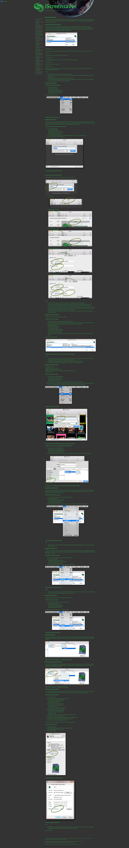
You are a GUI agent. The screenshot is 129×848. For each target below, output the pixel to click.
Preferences (38, 39)
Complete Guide (38, 20)
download (51, 10)
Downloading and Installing (39, 33)
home (46, 10)
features (57, 10)
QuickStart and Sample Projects (38, 66)
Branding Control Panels (39, 52)
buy (74, 10)
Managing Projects (38, 42)
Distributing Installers (38, 62)
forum (61, 10)
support (70, 10)
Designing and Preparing (39, 36)
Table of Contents (38, 24)
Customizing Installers (38, 55)
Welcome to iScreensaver (39, 29)
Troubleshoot (39, 73)
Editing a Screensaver (38, 48)
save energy (77, 844)
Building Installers (38, 59)
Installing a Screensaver (38, 70)
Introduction (38, 26)
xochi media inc (54, 838)
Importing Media (38, 45)
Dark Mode (4, 1)
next (45, 830)
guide (65, 10)
